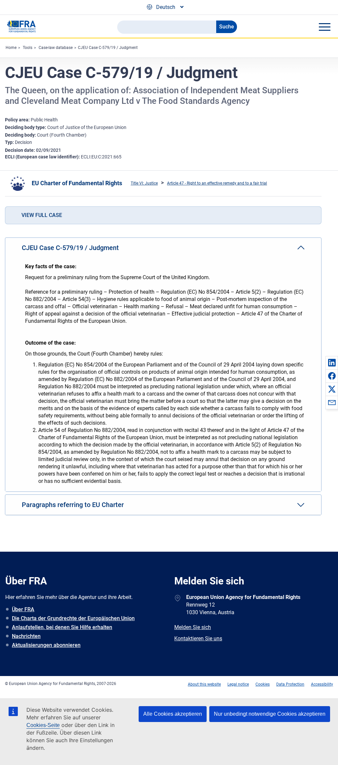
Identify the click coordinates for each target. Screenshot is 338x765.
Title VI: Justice (144, 183)
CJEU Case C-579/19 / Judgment (108, 47)
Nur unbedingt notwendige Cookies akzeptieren (269, 714)
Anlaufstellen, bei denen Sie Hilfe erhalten (62, 627)
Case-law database (56, 47)
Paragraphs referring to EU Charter (73, 505)
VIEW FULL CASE (41, 215)
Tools (27, 47)
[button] (332, 362)
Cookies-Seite (43, 725)
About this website (204, 684)
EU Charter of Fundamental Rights (77, 183)
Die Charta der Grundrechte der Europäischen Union (73, 618)
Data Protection (290, 684)
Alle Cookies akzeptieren (172, 714)
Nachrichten (26, 636)
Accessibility (322, 684)
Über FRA (23, 609)
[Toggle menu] (324, 27)
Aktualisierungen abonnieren (46, 645)
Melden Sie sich (192, 627)
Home (11, 47)
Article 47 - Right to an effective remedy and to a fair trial (217, 183)
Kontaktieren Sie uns (198, 638)
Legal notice (238, 684)
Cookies (262, 684)
